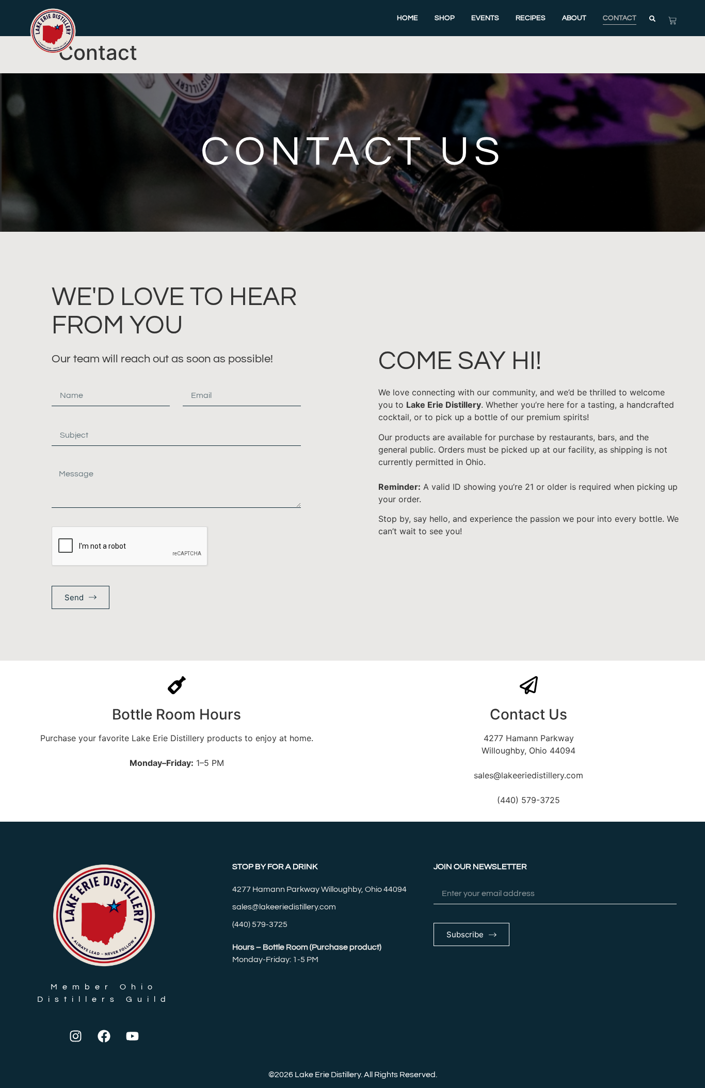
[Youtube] (133, 1036)
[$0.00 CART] (672, 21)
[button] (652, 18)
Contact (619, 18)
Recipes (531, 18)
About (574, 18)
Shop (445, 18)
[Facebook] (104, 1036)
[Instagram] (76, 1036)
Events (485, 18)
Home (407, 18)
